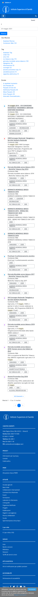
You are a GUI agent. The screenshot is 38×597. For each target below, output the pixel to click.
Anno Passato (9, 94)
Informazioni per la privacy (11, 456)
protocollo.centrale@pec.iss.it (14, 444)
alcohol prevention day (12, 70)
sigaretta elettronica (11, 74)
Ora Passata (8, 85)
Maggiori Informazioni (20, 595)
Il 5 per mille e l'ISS (8, 532)
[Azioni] (3, 2)
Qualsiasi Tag (7, 52)
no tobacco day (10, 59)
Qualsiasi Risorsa (8, 41)
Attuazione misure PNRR (10, 473)
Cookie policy (6, 461)
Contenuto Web (10, 43)
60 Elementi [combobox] (18, 396)
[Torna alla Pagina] (1, 24)
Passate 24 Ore (9, 88)
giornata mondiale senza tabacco (16, 61)
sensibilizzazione (10, 72)
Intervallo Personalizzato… (12, 96)
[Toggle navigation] (3, 16)
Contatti (5, 458)
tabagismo (8, 63)
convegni (7, 67)
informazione (8, 65)
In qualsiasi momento (10, 83)
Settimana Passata (10, 90)
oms (6, 57)
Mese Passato (9, 92)
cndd (6, 55)
